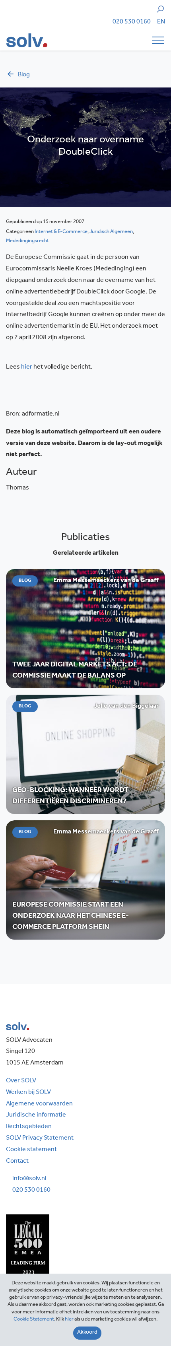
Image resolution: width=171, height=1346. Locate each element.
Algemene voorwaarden (39, 1104)
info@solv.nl (29, 1179)
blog (24, 75)
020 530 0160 (132, 22)
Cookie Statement (34, 1319)
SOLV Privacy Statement (40, 1138)
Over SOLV (21, 1081)
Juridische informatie (36, 1115)
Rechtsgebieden (29, 1127)
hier (26, 367)
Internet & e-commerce (61, 232)
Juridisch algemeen (111, 232)
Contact (17, 1161)
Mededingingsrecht (27, 241)
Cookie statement (31, 1150)
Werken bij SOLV (28, 1093)
